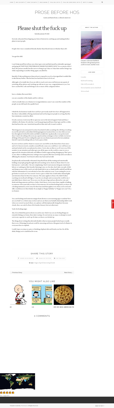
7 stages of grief (38, 263)
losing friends (50, 263)
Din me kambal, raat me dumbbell (91, 88)
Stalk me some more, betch (72, 2)
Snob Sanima (44, 2)
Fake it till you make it (87, 84)
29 (11, 307)
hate (44, 263)
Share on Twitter (45, 258)
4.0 (33, 307)
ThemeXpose (24, 405)
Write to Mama (88, 2)
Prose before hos (57, 12)
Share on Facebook (26, 258)
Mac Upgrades (4, 395)
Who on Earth (20, 2)
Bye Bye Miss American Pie (64, 307)
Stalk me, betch (55, 2)
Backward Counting (87, 81)
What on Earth (32, 2)
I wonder (83, 77)
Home (11, 2)
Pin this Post (60, 258)
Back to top (99, 405)
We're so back (85, 91)
